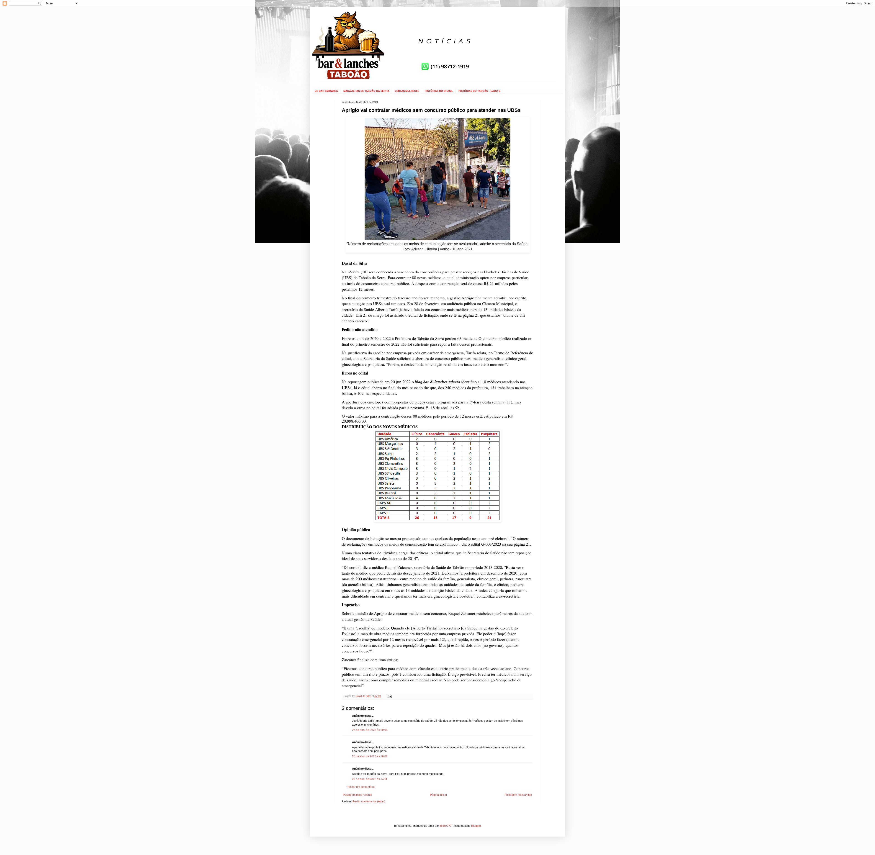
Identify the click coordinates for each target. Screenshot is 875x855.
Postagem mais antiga (518, 794)
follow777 (446, 825)
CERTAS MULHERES (407, 91)
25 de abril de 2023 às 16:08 (370, 756)
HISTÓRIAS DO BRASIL (439, 91)
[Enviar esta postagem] (389, 696)
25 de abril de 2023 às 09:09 (370, 730)
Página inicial (438, 794)
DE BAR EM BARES (326, 91)
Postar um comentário (361, 786)
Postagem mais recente (357, 794)
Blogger (476, 825)
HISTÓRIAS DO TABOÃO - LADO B (479, 91)
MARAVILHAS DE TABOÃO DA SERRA (366, 91)
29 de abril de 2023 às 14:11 (369, 779)
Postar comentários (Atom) (369, 801)
